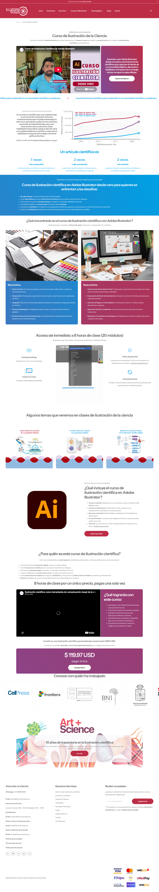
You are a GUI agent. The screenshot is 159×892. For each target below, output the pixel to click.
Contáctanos (60, 821)
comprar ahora (79, 668)
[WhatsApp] (29, 853)
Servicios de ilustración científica (67, 792)
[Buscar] (151, 10)
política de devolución (139, 363)
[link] (101, 128)
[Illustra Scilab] (17, 11)
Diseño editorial (61, 814)
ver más (79, 753)
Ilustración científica (63, 796)
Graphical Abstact (62, 799)
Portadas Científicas (63, 806)
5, (91, 171)
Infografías (59, 803)
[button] (50, 1)
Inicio (18, 22)
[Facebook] (8, 853)
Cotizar (58, 817)
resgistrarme (142, 801)
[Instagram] (13, 853)
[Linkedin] (24, 853)
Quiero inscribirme (122, 79)
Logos (57, 810)
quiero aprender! (96, 534)
